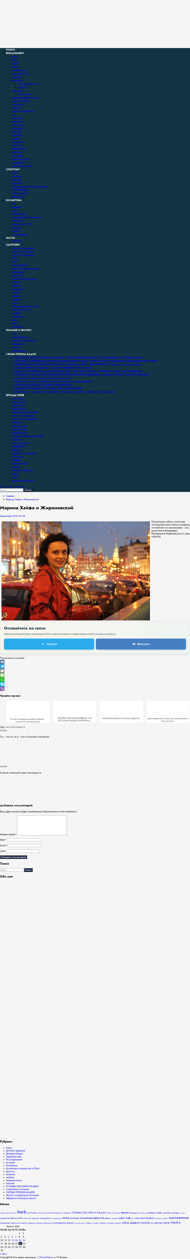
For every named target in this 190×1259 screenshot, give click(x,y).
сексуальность (80, 1223)
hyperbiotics (19, 409)
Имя (3, 839)
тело (15, 477)
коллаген (17, 128)
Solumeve (17, 422)
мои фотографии (14, 727)
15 (20, 1240)
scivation (17, 439)
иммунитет (18, 289)
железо (16, 108)
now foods (18, 398)
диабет (16, 313)
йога (14, 333)
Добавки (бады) (14, 1153)
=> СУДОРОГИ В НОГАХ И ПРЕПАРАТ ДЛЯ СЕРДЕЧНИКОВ (47, 388)
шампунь (17, 207)
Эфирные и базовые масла (21, 1198)
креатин (17, 132)
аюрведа (17, 77)
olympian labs (19, 433)
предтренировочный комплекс (30, 186)
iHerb (9, 1147)
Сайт (2, 851)
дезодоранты (20, 234)
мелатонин (18, 142)
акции (125, 1212)
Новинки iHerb (14, 1180)
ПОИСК (10, 49)
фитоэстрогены (21, 159)
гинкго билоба (20, 101)
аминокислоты (20, 73)
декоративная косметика (27, 217)
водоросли (18, 90)
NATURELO (18, 446)
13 (13, 1240)
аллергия (17, 327)
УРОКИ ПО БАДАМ (113, 1213)
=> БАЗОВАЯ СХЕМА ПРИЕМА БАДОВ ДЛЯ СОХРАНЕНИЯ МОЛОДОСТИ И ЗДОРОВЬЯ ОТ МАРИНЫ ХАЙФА (77, 357)
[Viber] (95, 688)
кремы (15, 231)
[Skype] (95, 684)
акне (15, 320)
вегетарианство (21, 309)
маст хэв (124, 1218)
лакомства (114, 1218)
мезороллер (19, 214)
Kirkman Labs (19, 429)
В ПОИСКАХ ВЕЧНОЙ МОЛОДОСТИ (49, 1213)
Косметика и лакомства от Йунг (23, 1168)
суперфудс (18, 155)
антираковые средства (25, 306)
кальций (17, 118)
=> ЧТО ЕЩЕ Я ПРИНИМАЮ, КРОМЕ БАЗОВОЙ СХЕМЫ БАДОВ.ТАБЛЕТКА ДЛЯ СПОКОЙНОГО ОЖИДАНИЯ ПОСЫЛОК (84, 361)
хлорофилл (19, 162)
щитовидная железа (24, 279)
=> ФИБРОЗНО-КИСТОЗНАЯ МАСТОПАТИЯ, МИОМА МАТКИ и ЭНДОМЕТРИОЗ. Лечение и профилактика (76, 364)
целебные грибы (22, 166)
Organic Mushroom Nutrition (28, 436)
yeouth (16, 467)
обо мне (10, 1183)
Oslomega (17, 456)
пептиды (17, 227)
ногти (15, 258)
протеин (17, 152)
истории (10, 1162)
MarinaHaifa (6, 516)
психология (47, 1223)
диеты (182, 1213)
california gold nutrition (25, 412)
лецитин (17, 135)
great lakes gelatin (22, 480)
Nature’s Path (19, 463)
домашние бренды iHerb (11, 1218)
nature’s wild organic (23, 415)
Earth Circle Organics (24, 453)
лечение (10, 1174)
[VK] (95, 662)
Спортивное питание (17, 1189)
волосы (16, 292)
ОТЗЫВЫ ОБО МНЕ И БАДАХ (22, 1186)
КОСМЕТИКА (14, 200)
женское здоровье (23, 248)
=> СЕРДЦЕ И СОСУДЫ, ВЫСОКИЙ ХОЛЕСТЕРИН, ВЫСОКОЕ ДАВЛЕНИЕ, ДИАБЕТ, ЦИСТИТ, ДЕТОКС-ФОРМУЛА (80, 374)
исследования (56, 1218)
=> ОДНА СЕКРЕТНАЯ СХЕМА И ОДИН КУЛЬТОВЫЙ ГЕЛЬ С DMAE (52, 368)
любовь (10, 1177)
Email (3, 845)
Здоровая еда (20, 337)
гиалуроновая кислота (25, 97)
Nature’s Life (19, 426)
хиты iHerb (170, 1222)
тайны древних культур (136, 1223)
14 (16, 1240)
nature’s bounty (20, 443)
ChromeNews (46, 1257)
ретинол (23, 87)
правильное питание (24, 340)
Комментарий (8, 834)
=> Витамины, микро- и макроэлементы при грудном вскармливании (52, 381)
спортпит (102, 1223)
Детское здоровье (15, 1150)
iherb (21, 1212)
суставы (16, 299)
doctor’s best (19, 402)
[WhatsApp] (95, 680)
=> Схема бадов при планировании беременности (42, 378)
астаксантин (25, 94)
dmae (15, 67)
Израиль (67, 1213)
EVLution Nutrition (22, 470)
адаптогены (19, 70)
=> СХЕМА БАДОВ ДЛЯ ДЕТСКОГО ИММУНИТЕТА (42, 385)
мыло (15, 210)
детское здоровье (23, 255)
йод (14, 114)
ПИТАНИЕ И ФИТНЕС (19, 330)
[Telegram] (95, 666)
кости (15, 303)
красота (10, 1171)
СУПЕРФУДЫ (19, 190)
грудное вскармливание (26, 268)
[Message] (95, 675)
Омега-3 (16, 145)
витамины (17, 80)
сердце (16, 285)
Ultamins (16, 450)
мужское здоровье (23, 251)
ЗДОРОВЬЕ (13, 244)
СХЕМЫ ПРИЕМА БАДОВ (21, 354)
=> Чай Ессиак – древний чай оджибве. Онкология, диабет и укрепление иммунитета (63, 391)
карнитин (17, 121)
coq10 (15, 63)
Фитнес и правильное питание (22, 1195)
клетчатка (18, 125)
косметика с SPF (21, 224)
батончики (18, 197)
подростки (18, 275)
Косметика (11, 1165)
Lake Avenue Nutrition (24, 419)
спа (14, 203)
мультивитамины (27, 84)
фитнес (16, 347)
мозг (14, 262)
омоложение (179, 1217)
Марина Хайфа (8, 10)
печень (16, 282)
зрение (16, 296)
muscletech (18, 405)
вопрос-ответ (155, 1212)
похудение (18, 344)
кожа (66, 1218)
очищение (18, 316)
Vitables (16, 460)
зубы (15, 323)
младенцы (18, 272)
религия (70, 1222)
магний (16, 138)
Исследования (14, 1159)
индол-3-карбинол (23, 111)
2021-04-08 (19, 516)
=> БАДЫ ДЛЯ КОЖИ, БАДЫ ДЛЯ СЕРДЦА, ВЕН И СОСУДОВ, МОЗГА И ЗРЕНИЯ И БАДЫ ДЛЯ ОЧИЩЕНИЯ (77, 371)
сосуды (95, 1223)
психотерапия (59, 1222)
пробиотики (19, 149)
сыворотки (18, 220)
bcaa (14, 60)
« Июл (3, 1254)
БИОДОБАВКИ (15, 53)
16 (24, 1240)
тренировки (19, 350)
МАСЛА (10, 238)
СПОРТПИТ (13, 169)
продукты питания (35, 1223)
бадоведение (134, 1213)
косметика (86, 1218)
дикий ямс (18, 104)
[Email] (95, 671)
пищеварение (20, 265)
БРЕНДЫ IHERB (15, 395)
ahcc (14, 56)
